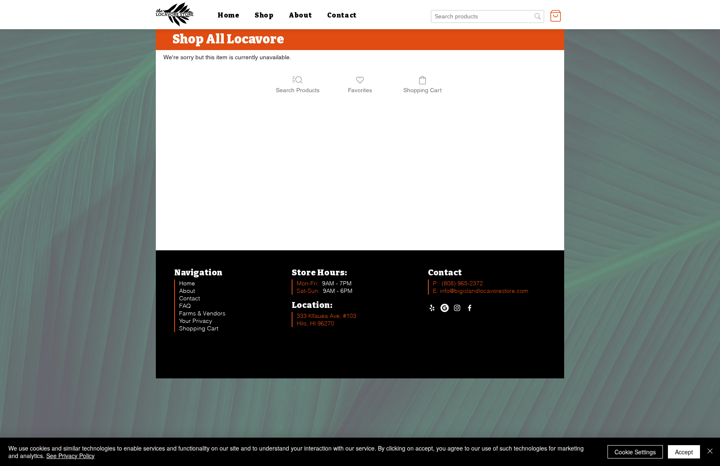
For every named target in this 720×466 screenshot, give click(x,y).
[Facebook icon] (469, 308)
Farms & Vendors (202, 313)
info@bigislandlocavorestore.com (484, 291)
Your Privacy (195, 321)
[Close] (710, 451)
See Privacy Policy (70, 455)
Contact (189, 298)
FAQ (185, 306)
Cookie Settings (635, 452)
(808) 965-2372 (462, 283)
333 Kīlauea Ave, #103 (326, 316)
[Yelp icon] (432, 308)
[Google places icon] (444, 308)
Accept (684, 452)
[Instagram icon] (457, 308)
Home (187, 283)
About (187, 291)
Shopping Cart (198, 328)
